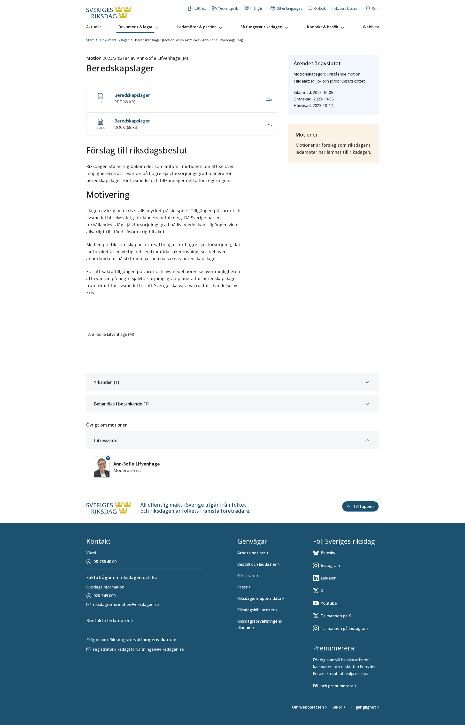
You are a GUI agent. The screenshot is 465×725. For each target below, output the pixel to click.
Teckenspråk (228, 8)
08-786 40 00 (104, 561)
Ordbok (320, 8)
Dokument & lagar (114, 40)
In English (257, 8)
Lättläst (200, 8)
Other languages (289, 8)
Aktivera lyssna (345, 8)
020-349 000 (104, 595)
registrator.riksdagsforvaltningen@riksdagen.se (138, 649)
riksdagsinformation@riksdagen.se (126, 604)
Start (90, 40)
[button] (139, 27)
